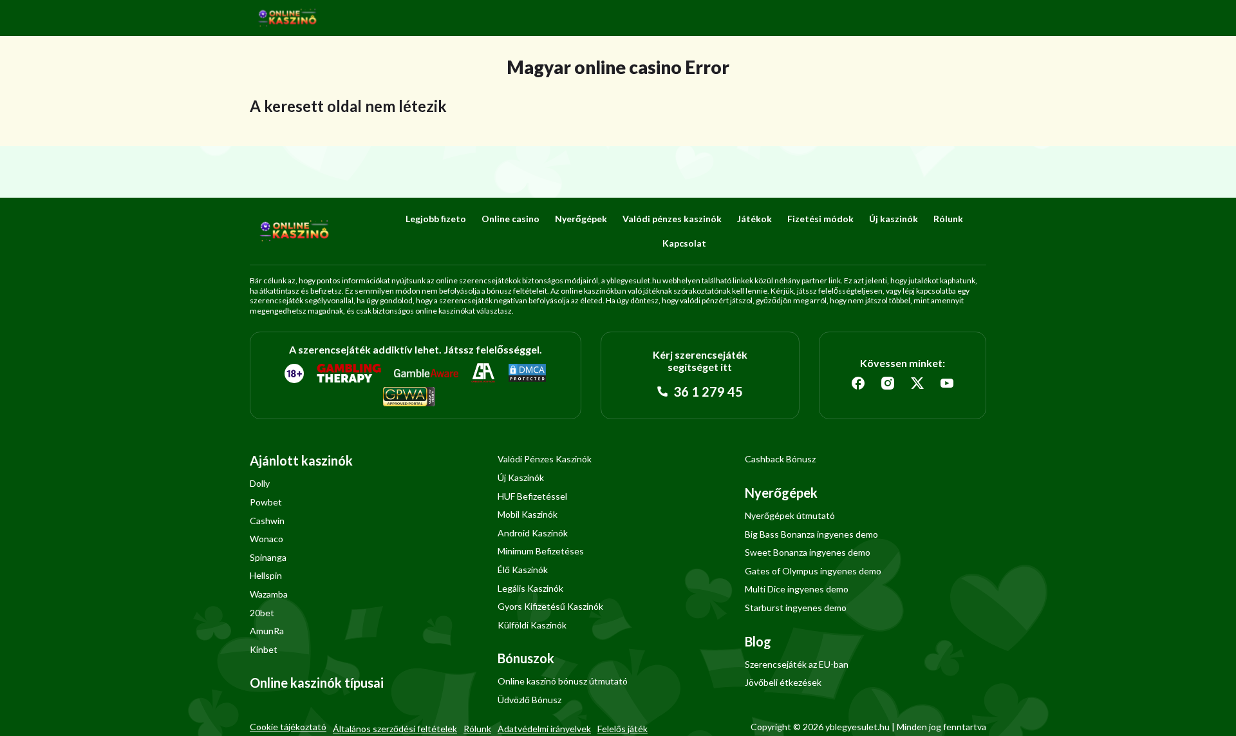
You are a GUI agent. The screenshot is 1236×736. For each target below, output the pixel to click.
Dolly (260, 483)
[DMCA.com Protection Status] (527, 373)
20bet (262, 612)
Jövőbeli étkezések (783, 682)
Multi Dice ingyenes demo (796, 588)
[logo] (288, 18)
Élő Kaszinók (523, 569)
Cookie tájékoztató (288, 726)
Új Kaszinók (521, 477)
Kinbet (263, 649)
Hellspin (266, 575)
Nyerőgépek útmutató (790, 515)
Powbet (266, 501)
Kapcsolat (684, 243)
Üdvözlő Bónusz (529, 699)
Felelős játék (622, 728)
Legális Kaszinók (530, 588)
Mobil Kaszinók (527, 514)
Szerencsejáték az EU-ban (796, 664)
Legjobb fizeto (436, 218)
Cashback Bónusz (780, 458)
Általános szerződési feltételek (395, 728)
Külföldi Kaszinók (532, 624)
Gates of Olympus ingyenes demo (813, 570)
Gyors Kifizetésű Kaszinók (550, 606)
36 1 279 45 (707, 391)
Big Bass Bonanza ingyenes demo (811, 534)
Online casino (510, 218)
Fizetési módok (820, 218)
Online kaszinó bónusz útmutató (563, 680)
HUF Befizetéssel (532, 496)
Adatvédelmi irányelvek (544, 728)
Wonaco (266, 538)
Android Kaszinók (533, 532)
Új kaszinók (893, 218)
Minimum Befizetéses (541, 550)
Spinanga (268, 557)
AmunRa (267, 630)
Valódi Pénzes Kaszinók (545, 458)
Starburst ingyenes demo (796, 607)
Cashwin (267, 520)
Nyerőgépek (581, 218)
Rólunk (948, 218)
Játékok (754, 218)
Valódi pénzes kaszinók (672, 218)
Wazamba (269, 594)
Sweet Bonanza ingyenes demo (807, 552)
